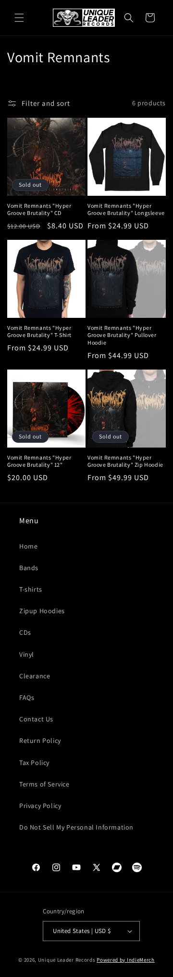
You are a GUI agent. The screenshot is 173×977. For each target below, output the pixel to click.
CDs (25, 632)
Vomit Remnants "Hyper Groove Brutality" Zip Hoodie (125, 461)
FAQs (26, 697)
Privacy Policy (40, 805)
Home (28, 546)
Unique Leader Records (67, 959)
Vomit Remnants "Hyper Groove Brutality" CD (39, 209)
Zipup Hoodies (42, 610)
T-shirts (30, 589)
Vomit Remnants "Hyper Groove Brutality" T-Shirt (39, 331)
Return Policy (40, 740)
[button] (19, 17)
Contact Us (36, 719)
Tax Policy (34, 762)
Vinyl (26, 654)
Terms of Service (44, 784)
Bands (28, 567)
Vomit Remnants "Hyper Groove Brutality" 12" (39, 461)
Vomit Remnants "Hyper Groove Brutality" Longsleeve (126, 209)
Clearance (34, 676)
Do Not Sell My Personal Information (76, 827)
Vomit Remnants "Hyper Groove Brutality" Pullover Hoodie (122, 335)
